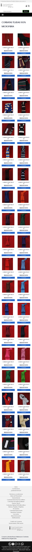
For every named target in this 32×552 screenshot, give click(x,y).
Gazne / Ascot (16, 503)
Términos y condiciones (16, 494)
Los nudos (16, 514)
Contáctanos (16, 488)
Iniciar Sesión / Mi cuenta (16, 523)
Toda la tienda (16, 498)
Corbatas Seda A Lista (16, 510)
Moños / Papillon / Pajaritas (16, 507)
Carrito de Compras (16, 521)
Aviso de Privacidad (16, 496)
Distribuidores (16, 517)
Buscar (26, 11)
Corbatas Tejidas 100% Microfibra (16, 505)
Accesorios (16, 508)
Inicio (16, 487)
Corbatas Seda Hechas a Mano (16, 499)
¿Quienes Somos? (16, 490)
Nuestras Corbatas (16, 512)
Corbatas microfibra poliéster (16, 501)
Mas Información (16, 516)
